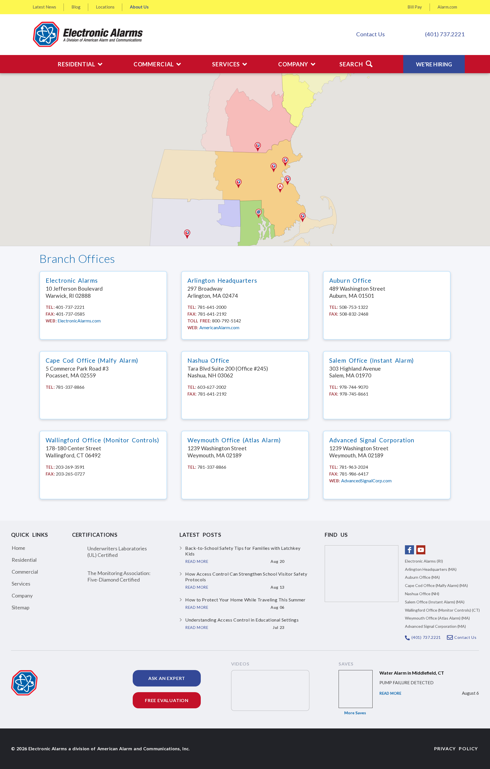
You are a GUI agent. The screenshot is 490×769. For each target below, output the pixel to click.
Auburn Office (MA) (422, 577)
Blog (76, 6)
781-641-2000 (211, 307)
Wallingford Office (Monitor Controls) (102, 440)
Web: (51, 320)
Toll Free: (199, 320)
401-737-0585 (70, 313)
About (139, 6)
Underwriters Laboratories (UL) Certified (117, 551)
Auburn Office (350, 280)
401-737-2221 (70, 307)
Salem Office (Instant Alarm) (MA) (434, 601)
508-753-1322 (353, 307)
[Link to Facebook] (409, 549)
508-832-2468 (353, 313)
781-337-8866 (70, 387)
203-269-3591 (70, 467)
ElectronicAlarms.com (79, 320)
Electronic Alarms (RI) (424, 561)
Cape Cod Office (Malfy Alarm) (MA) (436, 585)
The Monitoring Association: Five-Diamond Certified (119, 576)
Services (21, 583)
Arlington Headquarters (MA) (431, 569)
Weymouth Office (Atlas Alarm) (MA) (437, 618)
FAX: (50, 313)
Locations (105, 6)
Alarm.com (447, 6)
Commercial (25, 572)
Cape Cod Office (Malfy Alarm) (92, 360)
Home (18, 548)
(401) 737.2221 (445, 34)
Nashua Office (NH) (422, 593)
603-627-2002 (211, 387)
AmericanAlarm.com (219, 327)
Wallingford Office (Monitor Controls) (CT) (442, 610)
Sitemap (20, 607)
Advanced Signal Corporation (371, 440)
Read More (390, 693)
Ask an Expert (166, 678)
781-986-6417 (353, 473)
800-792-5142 (226, 320)
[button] (258, 214)
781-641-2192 (212, 313)
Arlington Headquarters (222, 280)
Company (22, 595)
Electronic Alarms (72, 280)
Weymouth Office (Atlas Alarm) (234, 440)
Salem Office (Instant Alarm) (371, 360)
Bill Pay (414, 6)
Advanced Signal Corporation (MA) (435, 626)
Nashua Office (208, 360)
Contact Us (370, 34)
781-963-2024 (353, 467)
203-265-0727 (70, 473)
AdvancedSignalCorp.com (366, 480)
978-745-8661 (353, 393)
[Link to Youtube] (420, 549)
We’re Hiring (434, 64)
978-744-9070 (353, 387)
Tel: (50, 307)
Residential (24, 560)
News (44, 6)
